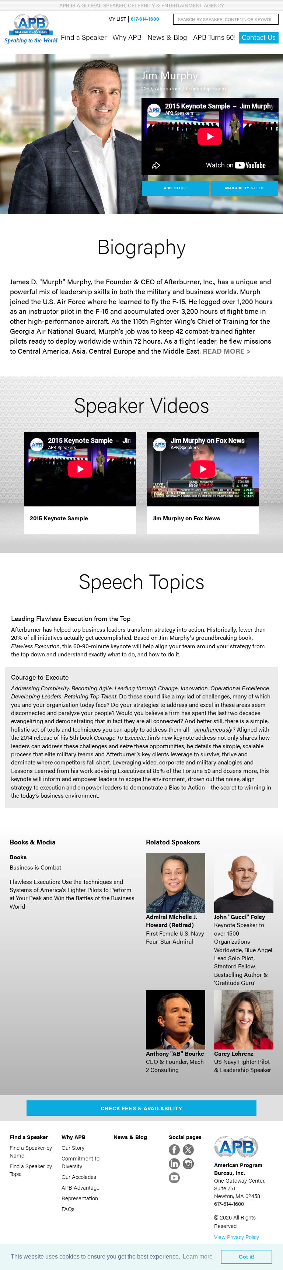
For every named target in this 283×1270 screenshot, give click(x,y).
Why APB (127, 37)
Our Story (73, 1147)
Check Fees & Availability (142, 1108)
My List (117, 19)
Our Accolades (79, 1176)
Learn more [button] (198, 1256)
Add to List (175, 187)
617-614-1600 (145, 19)
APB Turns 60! (214, 37)
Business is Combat (35, 867)
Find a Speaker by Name (31, 1151)
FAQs (68, 1208)
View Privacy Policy (236, 1236)
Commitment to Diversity (80, 1162)
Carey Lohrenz (234, 1053)
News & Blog (167, 37)
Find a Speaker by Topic (31, 1169)
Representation (80, 1198)
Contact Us (259, 37)
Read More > (227, 351)
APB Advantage (80, 1187)
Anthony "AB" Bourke (175, 1053)
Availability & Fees (244, 187)
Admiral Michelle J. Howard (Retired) (171, 920)
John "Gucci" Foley (239, 916)
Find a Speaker (83, 37)
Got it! (247, 1257)
